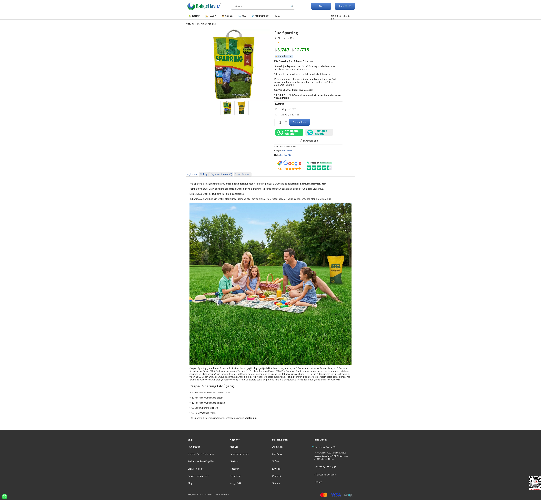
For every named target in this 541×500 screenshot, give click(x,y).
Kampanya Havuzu (239, 454)
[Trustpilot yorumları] (319, 165)
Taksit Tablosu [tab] (242, 174)
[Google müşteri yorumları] (289, 165)
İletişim (318, 482)
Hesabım (234, 468)
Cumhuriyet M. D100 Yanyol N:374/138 (330, 453)
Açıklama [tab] (192, 174)
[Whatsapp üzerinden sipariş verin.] (289, 132)
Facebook (277, 454)
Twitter (275, 461)
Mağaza (234, 446)
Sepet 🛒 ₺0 (345, 6)
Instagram (277, 446)
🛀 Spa (242, 16)
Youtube (276, 483)
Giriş (321, 6)
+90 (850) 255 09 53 (325, 467)
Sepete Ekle (299, 122)
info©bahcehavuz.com (325, 474)
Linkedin (276, 468)
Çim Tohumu (287, 151)
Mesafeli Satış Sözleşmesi (201, 454)
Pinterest (276, 476)
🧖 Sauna (227, 16)
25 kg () (291, 114)
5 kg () (290, 109)
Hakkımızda (194, 446)
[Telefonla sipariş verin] (319, 132)
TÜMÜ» (277, 16)
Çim (188, 24)
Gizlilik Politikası (196, 468)
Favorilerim (235, 476)
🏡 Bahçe (194, 16)
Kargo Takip (236, 483)
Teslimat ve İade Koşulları (201, 461)
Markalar (234, 461)
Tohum (195, 24)
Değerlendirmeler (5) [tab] (221, 174)
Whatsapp (3, 496)
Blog (190, 483)
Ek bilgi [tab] (203, 174)
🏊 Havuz (210, 16)
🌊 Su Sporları (260, 16)
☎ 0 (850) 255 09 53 (340, 17)
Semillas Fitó (285, 155)
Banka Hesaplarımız (198, 476)
